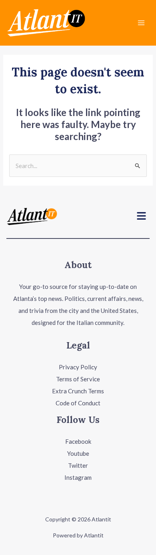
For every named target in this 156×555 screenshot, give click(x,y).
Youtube (78, 453)
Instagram (78, 477)
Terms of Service (78, 379)
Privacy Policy (78, 367)
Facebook (78, 441)
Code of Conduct (78, 403)
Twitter (78, 465)
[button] (142, 216)
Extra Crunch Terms (78, 391)
